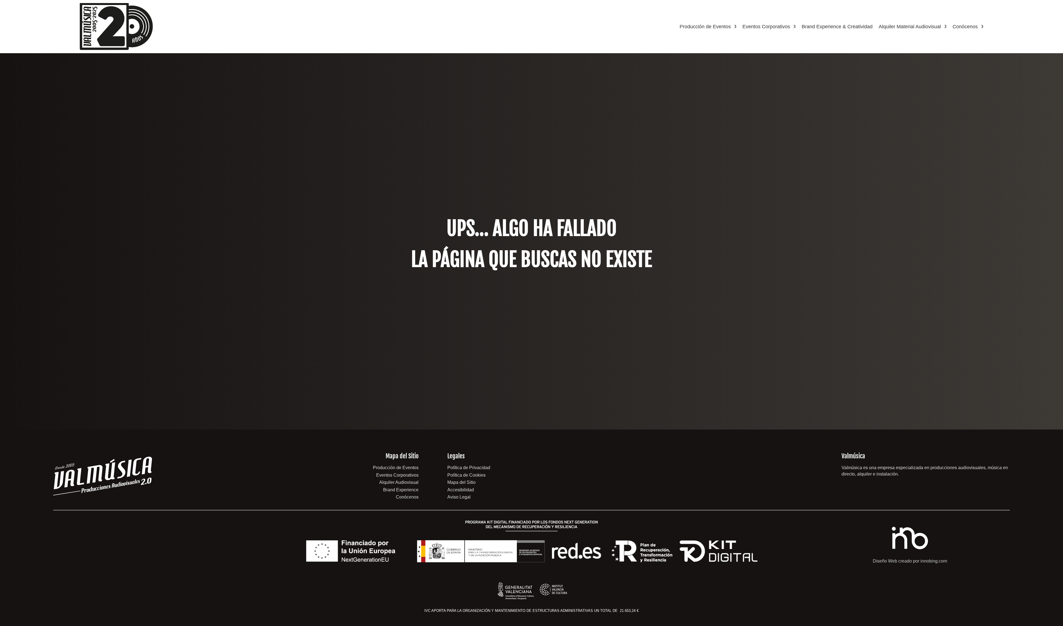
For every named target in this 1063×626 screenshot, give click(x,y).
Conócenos (965, 26)
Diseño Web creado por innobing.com (910, 561)
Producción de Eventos (705, 26)
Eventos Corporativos (766, 26)
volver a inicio (531, 303)
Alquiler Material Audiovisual (910, 26)
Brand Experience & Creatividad (837, 26)
